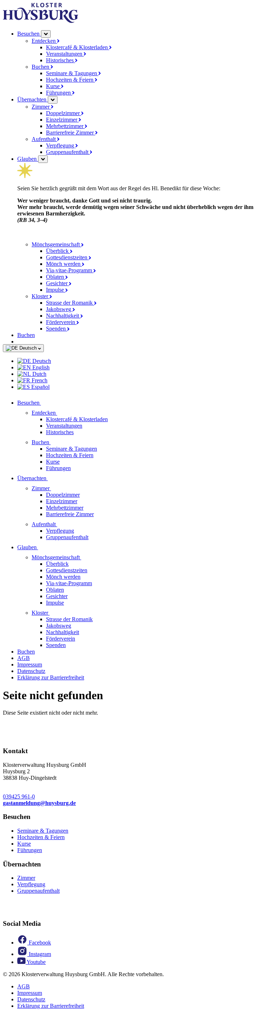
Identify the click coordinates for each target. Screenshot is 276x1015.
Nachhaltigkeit (63, 316)
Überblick (58, 251)
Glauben (27, 159)
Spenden (56, 329)
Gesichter (57, 283)
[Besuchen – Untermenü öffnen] (46, 34)
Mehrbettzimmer (65, 126)
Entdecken (44, 41)
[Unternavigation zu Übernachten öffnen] (52, 478)
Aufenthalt (44, 139)
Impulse (55, 290)
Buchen (41, 67)
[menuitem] (145, 361)
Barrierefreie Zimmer (70, 132)
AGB (23, 658)
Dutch (38, 374)
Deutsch (28, 348)
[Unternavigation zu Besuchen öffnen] (45, 403)
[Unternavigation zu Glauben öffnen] (42, 547)
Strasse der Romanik (70, 303)
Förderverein (61, 322)
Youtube (36, 962)
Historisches (60, 60)
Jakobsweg (59, 309)
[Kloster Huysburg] (40, 21)
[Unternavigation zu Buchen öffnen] (55, 442)
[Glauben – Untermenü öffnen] (43, 159)
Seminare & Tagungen (72, 73)
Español (40, 387)
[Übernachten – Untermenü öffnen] (53, 100)
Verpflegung (60, 145)
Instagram (39, 954)
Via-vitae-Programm (69, 270)
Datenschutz (31, 671)
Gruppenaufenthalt (68, 152)
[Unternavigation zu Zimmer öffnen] (55, 488)
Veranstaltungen (65, 54)
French (38, 380)
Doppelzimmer (63, 113)
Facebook (39, 942)
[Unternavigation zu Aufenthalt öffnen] (61, 524)
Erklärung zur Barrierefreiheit (50, 677)
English (40, 367)
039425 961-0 (19, 796)
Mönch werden (64, 264)
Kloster (41, 296)
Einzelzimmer (62, 120)
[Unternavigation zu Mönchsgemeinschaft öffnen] (85, 557)
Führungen (59, 93)
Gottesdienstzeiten (67, 257)
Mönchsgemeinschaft (56, 244)
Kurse (53, 86)
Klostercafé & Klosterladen (77, 47)
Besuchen (29, 34)
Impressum (29, 664)
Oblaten (55, 277)
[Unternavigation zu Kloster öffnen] (54, 613)
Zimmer (41, 107)
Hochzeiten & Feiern (70, 80)
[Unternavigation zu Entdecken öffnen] (61, 413)
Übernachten (32, 99)
